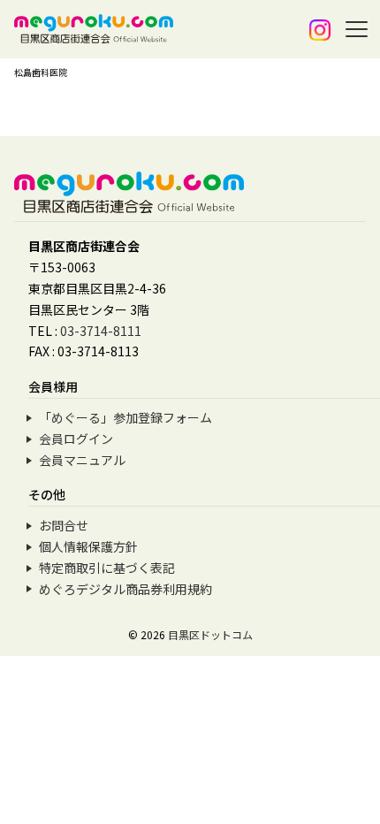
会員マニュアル (82, 460)
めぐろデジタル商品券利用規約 (125, 589)
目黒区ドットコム (210, 634)
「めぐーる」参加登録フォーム (125, 417)
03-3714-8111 (100, 331)
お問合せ (63, 525)
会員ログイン (76, 438)
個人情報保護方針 (88, 546)
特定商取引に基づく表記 (107, 567)
